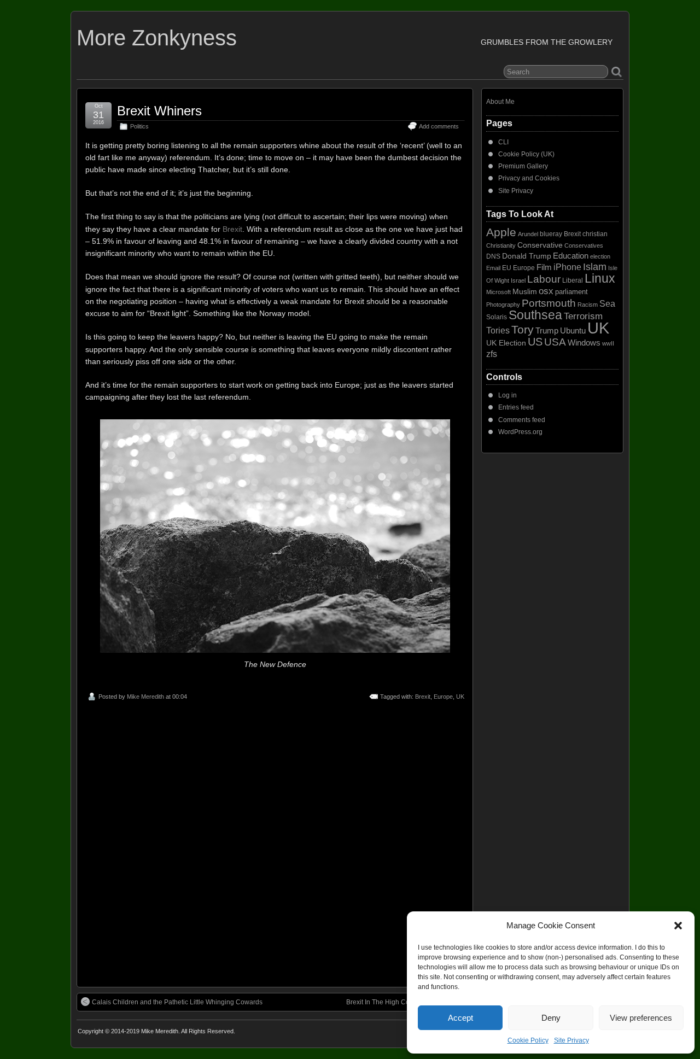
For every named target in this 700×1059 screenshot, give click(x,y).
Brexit (232, 229)
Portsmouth (549, 303)
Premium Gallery (523, 166)
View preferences (641, 1017)
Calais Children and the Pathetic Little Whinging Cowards (177, 1002)
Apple (501, 232)
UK (460, 696)
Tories (498, 330)
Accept (460, 1017)
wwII (608, 343)
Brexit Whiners (159, 110)
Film (544, 267)
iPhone (567, 267)
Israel (518, 280)
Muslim (524, 291)
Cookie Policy (528, 1040)
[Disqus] (274, 841)
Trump (546, 330)
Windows (584, 342)
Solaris (496, 317)
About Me (500, 102)
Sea (607, 303)
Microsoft (498, 292)
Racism (588, 304)
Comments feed (521, 420)
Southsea (535, 315)
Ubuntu (573, 330)
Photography (503, 304)
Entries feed (516, 407)
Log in (507, 395)
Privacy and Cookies (528, 178)
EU (506, 268)
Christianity (501, 245)
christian (595, 234)
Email (493, 268)
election (600, 256)
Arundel (528, 234)
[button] (678, 925)
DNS (493, 256)
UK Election (506, 342)
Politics (139, 126)
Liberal (572, 280)
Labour (544, 279)
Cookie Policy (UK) (526, 154)
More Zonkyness (157, 38)
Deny (551, 1017)
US (535, 342)
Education (570, 255)
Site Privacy (571, 1040)
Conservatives (583, 245)
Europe (443, 696)
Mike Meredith (145, 696)
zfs (491, 354)
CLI (503, 142)
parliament (571, 292)
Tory (522, 329)
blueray (551, 234)
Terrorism (583, 316)
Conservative (540, 245)
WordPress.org (520, 432)
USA (555, 342)
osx (546, 291)
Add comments (439, 126)
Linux (600, 278)
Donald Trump (526, 255)
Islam (594, 266)
